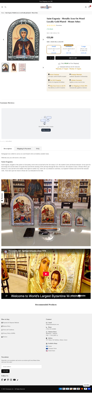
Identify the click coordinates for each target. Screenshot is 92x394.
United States (51, 350)
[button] (89, 7)
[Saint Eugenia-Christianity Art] (5, 67)
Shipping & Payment (24, 148)
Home (2, 12)
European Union (52, 348)
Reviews (5, 336)
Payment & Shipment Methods (11, 322)
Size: (55, 42)
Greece (50, 346)
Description (8, 148)
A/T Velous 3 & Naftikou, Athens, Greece (56, 340)
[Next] (43, 39)
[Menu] (2, 7)
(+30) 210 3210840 (51, 329)
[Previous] (3, 39)
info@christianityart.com (52, 324)
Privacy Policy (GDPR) (9, 333)
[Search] (5, 7)
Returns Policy (6, 326)
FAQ (37, 148)
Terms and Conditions (8, 329)
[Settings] (85, 7)
